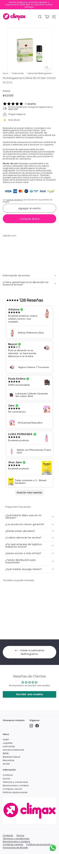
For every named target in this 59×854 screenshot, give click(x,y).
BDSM (6, 753)
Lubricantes (9, 746)
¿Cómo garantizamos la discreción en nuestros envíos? (26, 283)
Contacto (8, 775)
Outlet (6, 739)
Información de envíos (16, 275)
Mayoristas (8, 760)
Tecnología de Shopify (15, 847)
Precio (6, 91)
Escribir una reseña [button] (29, 694)
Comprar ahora (29, 218)
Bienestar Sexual (11, 756)
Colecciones (18, 73)
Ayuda (6, 763)
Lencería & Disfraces (13, 749)
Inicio (5, 73)
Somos (6, 778)
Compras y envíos (12, 789)
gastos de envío (15, 199)
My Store (7, 82)
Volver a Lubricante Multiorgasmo (32, 652)
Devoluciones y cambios (16, 785)
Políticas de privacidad (15, 792)
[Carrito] (47, 17)
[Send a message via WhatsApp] (52, 847)
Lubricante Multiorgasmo (40, 73)
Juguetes (8, 743)
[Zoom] (47, 67)
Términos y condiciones (15, 782)
